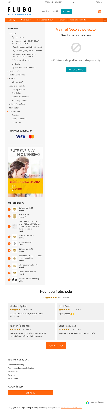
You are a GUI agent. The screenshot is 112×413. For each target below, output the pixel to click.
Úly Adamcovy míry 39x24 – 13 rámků (27, 50)
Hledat (66, 11)
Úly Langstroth (18, 37)
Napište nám (13, 371)
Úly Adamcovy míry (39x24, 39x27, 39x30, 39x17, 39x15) (25, 42)
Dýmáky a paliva (18, 89)
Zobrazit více (56, 345)
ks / (30, 393)
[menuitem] (11, 20)
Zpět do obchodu (76, 69)
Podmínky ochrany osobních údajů (22, 368)
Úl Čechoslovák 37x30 (20, 60)
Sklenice (15, 115)
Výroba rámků (17, 82)
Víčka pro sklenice (19, 118)
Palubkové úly (14, 71)
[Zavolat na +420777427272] (12, 2)
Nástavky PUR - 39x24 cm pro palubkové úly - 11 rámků (24, 55)
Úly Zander (16, 64)
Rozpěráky (16, 93)
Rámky (12, 78)
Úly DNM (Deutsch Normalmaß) (24, 67)
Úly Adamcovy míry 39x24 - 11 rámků (27, 47)
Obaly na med (14, 111)
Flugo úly (12, 33)
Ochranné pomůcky (17, 104)
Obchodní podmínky (53, 2)
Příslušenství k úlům (17, 75)
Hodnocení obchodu (56, 291)
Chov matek (14, 108)
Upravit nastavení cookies (71, 407)
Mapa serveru (13, 378)
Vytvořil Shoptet (97, 402)
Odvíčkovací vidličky (20, 97)
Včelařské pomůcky (17, 86)
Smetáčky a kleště (19, 100)
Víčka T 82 (17, 122)
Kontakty (11, 375)
